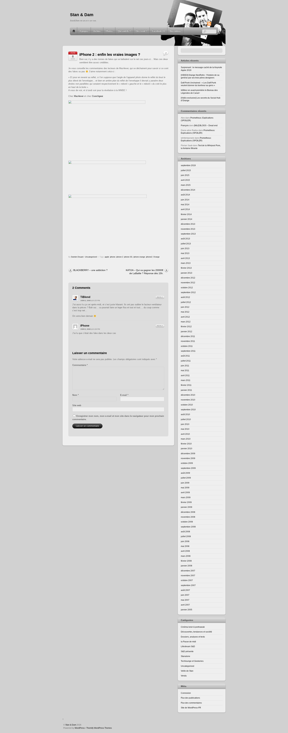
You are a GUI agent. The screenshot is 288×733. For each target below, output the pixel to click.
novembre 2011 (188, 341)
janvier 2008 (186, 566)
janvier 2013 (186, 273)
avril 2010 (185, 434)
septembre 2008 (188, 527)
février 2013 (186, 268)
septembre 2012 (188, 292)
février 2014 (186, 214)
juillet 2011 (186, 361)
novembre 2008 (188, 517)
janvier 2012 (186, 331)
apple (107, 257)
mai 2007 (185, 600)
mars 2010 (185, 439)
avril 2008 (185, 551)
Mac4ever (79, 96)
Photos (109, 31)
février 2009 (186, 502)
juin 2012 (185, 307)
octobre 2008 (187, 522)
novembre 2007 (188, 575)
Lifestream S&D (188, 646)
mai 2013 (185, 253)
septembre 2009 (188, 468)
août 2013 (185, 239)
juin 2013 (185, 248)
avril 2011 (185, 375)
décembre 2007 (188, 571)
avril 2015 (185, 180)
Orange (156, 257)
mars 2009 (185, 497)
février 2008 (186, 561)
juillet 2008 (186, 536)
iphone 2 (119, 257)
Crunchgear (97, 96)
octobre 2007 (187, 580)
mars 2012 (185, 322)
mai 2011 (185, 370)
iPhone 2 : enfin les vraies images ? (109, 54)
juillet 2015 (186, 170)
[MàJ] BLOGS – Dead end (206, 125)
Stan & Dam (70, 725)
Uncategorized (91, 257)
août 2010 (185, 414)
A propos (84, 31)
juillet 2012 (186, 302)
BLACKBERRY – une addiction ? (90, 270)
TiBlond (85, 297)
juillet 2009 (186, 478)
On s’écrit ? (141, 31)
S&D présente (187, 651)
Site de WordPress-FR (191, 708)
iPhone (84, 325)
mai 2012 (185, 312)
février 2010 (186, 444)
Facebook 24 (158, 31)
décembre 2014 (188, 190)
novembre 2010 (188, 400)
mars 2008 (185, 556)
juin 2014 (185, 200)
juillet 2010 (186, 419)
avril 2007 (185, 605)
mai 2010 (185, 429)
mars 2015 (185, 185)
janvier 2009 (186, 507)
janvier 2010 (186, 448)
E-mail (124, 395)
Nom (75, 395)
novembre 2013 (188, 229)
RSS (214, 23)
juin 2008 (185, 541)
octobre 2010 (187, 405)
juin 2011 (185, 366)
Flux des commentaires (191, 703)
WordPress (80, 728)
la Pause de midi (188, 641)
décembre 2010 (188, 395)
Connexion (186, 693)
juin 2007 (185, 595)
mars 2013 (185, 263)
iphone (112, 257)
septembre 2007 (188, 585)
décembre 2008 (188, 512)
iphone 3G (128, 257)
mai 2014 (185, 204)
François (185, 125)
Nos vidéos (175, 31)
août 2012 (185, 297)
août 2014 (185, 195)
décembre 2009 (188, 453)
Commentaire (80, 365)
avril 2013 (185, 258)
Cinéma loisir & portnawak (193, 627)
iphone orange (139, 257)
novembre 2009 (188, 458)
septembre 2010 (188, 409)
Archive (97, 31)
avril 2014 (185, 209)
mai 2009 (185, 488)
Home (74, 31)
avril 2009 (185, 492)
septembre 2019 (188, 165)
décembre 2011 (188, 336)
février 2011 (186, 385)
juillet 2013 (186, 244)
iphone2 (149, 257)
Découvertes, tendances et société (196, 632)
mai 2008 (185, 546)
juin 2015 (185, 175)
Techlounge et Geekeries (192, 661)
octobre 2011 (187, 346)
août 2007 (185, 590)
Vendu (184, 676)
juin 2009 (185, 483)
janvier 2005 (186, 610)
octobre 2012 (187, 287)
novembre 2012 (188, 282)
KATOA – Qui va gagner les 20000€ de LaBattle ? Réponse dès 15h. (144, 272)
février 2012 (186, 326)
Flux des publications (190, 698)
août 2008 (185, 531)
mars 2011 (185, 380)
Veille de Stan (187, 671)
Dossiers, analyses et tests (193, 637)
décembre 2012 (188, 278)
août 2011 (185, 356)
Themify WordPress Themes (99, 728)
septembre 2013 (188, 234)
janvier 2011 (186, 390)
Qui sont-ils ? (124, 31)
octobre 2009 (187, 463)
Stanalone (185, 656)
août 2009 (185, 473)
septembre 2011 (188, 351)
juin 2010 (185, 424)
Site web (76, 405)
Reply (160, 297)
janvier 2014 (186, 219)
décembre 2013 (188, 224)
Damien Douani (77, 257)
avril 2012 (185, 317)
